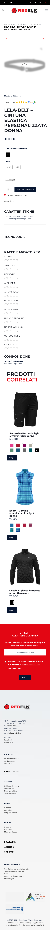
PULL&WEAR (10, 842)
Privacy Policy (13, 922)
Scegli (11, 458)
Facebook (8, 740)
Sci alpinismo (10, 793)
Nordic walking (10, 791)
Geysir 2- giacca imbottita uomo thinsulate (24, 592)
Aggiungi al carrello (25, 189)
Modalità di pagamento (14, 876)
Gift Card (9, 852)
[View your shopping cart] (29, 2)
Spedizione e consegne (14, 871)
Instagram (8, 742)
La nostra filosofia (11, 759)
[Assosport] (14, 908)
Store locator (11, 772)
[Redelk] (25, 10)
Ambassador (9, 761)
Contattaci (8, 763)
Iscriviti (25, 677)
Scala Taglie (9, 879)
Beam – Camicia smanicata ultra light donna (21, 513)
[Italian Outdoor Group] (35, 896)
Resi (6, 874)
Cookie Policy (25, 922)
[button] (20, 104)
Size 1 (9, 161)
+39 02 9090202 (13, 726)
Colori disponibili (16, 148)
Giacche (7, 808)
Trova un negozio (16, 195)
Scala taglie (10, 180)
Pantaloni (8, 810)
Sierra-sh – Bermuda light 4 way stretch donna (24, 434)
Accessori (9, 847)
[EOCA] (14, 896)
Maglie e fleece (10, 813)
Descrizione (9, 201)
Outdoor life (9, 788)
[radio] (8, 154)
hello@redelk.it (14, 733)
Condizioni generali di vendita (16, 869)
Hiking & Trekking (11, 786)
